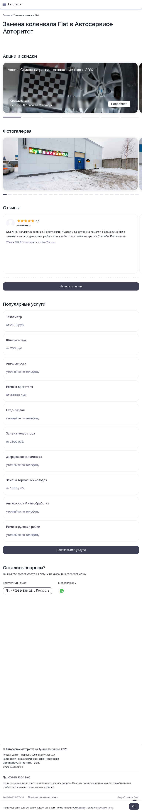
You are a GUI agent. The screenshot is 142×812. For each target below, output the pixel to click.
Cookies (81, 807)
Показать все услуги (71, 550)
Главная (7, 15)
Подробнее (119, 104)
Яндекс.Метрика (105, 807)
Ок (134, 806)
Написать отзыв (71, 286)
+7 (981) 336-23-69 (19, 777)
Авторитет (15, 4)
